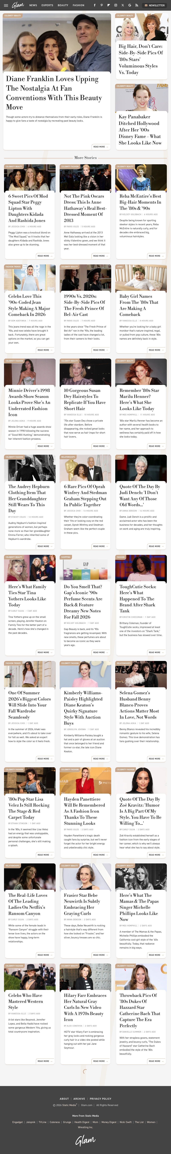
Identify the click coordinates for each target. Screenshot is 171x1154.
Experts (47, 5)
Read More (99, 146)
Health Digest (81, 1122)
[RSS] (137, 6)
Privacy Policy (100, 1099)
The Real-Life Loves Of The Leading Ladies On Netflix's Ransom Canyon (27, 904)
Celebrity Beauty (12, 15)
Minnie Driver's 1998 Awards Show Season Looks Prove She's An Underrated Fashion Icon (29, 403)
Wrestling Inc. (85, 1127)
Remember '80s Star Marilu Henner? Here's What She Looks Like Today (139, 399)
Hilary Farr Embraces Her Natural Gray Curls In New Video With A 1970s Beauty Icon (85, 1008)
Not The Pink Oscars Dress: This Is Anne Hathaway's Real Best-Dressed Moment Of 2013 (85, 208)
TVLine (42, 1122)
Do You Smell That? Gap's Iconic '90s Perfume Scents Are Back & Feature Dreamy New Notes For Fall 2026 (83, 602)
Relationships (68, 457)
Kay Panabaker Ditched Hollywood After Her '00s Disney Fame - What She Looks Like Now (140, 130)
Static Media (69, 1105)
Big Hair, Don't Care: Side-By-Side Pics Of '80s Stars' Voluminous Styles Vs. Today (141, 59)
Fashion (78, 5)
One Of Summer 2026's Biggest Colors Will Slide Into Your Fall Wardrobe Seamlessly (29, 705)
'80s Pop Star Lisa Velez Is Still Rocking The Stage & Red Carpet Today (28, 808)
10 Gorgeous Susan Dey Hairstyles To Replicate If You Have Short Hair (85, 399)
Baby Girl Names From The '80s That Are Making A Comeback (139, 305)
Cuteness (55, 1122)
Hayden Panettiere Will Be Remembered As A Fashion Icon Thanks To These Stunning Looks (84, 811)
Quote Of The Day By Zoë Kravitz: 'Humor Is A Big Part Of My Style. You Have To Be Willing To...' (140, 811)
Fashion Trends (13, 266)
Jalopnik (30, 1122)
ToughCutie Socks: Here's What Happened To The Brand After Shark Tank (138, 599)
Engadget (17, 1122)
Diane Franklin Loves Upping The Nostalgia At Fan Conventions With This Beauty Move (54, 93)
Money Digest (109, 1122)
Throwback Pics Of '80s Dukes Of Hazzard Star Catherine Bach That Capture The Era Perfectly (140, 1011)
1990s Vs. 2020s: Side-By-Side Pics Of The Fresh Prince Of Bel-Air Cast (84, 305)
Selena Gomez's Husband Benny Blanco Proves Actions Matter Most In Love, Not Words (139, 705)
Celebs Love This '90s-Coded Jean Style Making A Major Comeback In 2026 (29, 305)
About (64, 1099)
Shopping (65, 557)
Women (151, 1122)
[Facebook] (95, 6)
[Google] (130, 6)
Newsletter (157, 5)
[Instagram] (116, 6)
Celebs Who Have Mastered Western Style (25, 1001)
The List (139, 1122)
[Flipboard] (109, 6)
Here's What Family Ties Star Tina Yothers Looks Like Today (27, 596)
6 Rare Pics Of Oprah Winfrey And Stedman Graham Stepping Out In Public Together (85, 496)
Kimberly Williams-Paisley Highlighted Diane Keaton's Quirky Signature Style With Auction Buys (83, 708)
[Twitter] (123, 6)
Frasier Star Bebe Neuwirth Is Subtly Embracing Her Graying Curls (82, 904)
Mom (95, 1122)
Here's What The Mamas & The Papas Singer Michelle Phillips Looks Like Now (139, 907)
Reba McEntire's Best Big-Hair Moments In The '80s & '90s (140, 202)
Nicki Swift (126, 1122)
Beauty (63, 5)
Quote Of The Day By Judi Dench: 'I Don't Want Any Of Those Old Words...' (140, 496)
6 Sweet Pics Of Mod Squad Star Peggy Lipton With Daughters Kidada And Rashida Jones (28, 208)
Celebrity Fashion (70, 166)
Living (120, 266)
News (33, 5)
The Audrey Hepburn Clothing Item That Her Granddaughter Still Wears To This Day (29, 499)
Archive (79, 1099)
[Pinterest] (102, 6)
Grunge (67, 1122)
